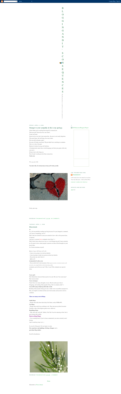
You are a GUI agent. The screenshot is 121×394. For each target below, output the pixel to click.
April (72, 190)
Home (48, 381)
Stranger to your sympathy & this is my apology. (46, 128)
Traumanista (77, 174)
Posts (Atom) (39, 384)
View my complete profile (79, 182)
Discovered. (33, 227)
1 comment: (54, 374)
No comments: (55, 218)
